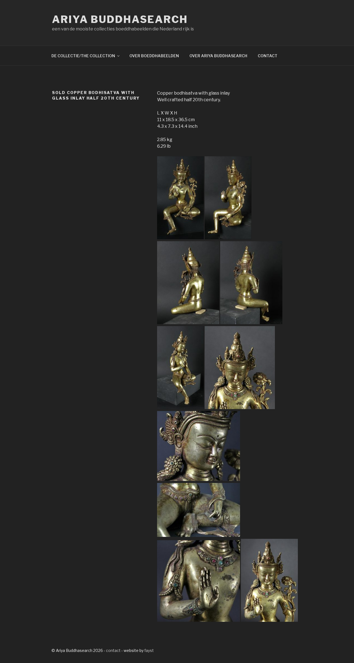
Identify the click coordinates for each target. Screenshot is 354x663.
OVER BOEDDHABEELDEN (154, 55)
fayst (149, 650)
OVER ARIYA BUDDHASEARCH (218, 55)
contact (113, 650)
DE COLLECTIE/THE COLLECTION (83, 55)
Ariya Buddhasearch (120, 19)
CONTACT (267, 55)
